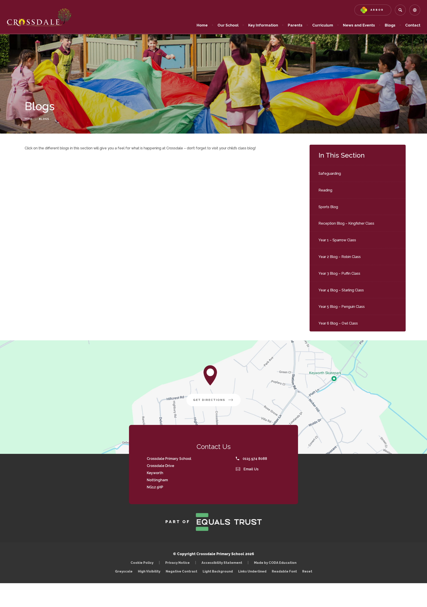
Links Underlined (252, 571)
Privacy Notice (177, 562)
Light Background (218, 571)
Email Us (250, 469)
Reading (325, 190)
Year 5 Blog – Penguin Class (341, 307)
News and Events (359, 25)
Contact (412, 25)
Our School (228, 25)
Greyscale (124, 571)
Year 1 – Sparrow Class (337, 240)
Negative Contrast (181, 571)
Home (202, 25)
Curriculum (322, 25)
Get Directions (217, 402)
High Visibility (149, 571)
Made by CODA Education (276, 562)
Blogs (390, 25)
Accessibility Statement (221, 562)
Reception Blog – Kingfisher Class (346, 223)
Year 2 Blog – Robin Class (339, 257)
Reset (307, 571)
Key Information (263, 25)
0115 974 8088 (254, 459)
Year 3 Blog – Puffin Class (339, 273)
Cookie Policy (142, 562)
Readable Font (284, 571)
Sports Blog (328, 207)
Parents (295, 25)
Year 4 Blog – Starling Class (341, 290)
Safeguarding (329, 173)
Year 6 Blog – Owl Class (338, 323)
